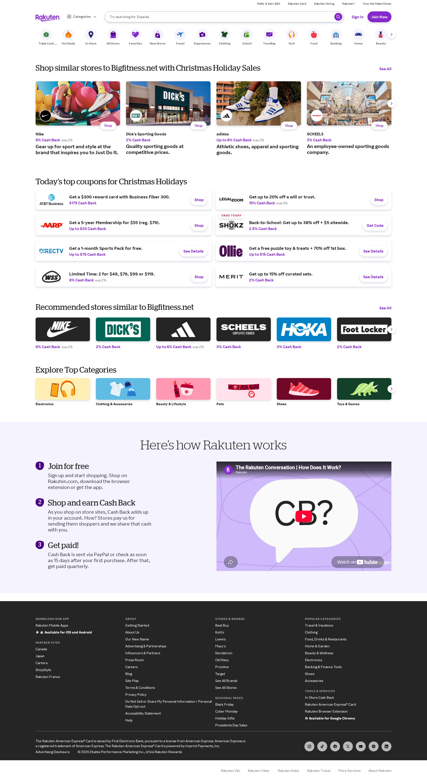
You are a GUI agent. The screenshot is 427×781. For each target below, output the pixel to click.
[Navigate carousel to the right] (391, 35)
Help (128, 720)
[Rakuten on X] (348, 746)
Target (220, 674)
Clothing (311, 632)
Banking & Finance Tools (323, 667)
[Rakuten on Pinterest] (374, 746)
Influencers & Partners (142, 653)
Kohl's (219, 632)
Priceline (222, 667)
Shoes (309, 674)
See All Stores (225, 687)
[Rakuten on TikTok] (322, 746)
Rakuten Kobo (288, 770)
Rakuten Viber (259, 770)
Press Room (134, 660)
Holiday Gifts (225, 718)
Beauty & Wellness (319, 653)
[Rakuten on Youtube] (361, 746)
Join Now (379, 16)
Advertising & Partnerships (145, 646)
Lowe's (220, 639)
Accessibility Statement (143, 713)
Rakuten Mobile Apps (52, 625)
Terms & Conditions (140, 687)
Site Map (132, 680)
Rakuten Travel (318, 770)
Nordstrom (223, 653)
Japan (40, 656)
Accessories (314, 680)
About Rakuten (379, 770)
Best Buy (222, 625)
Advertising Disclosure (53, 752)
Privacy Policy (136, 694)
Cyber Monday (226, 711)
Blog (128, 674)
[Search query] (338, 16)
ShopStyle (43, 670)
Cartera (41, 663)
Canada (41, 649)
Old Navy (222, 660)
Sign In (357, 16)
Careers (131, 667)
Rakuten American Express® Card (330, 704)
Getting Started (137, 625)
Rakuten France (48, 677)
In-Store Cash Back (319, 697)
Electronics (313, 660)
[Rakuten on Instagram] (309, 746)
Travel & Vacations (319, 625)
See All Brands (226, 680)
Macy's (220, 646)
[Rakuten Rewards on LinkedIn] (386, 746)
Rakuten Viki (230, 770)
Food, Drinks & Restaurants (325, 639)
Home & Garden (317, 646)
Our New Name (137, 639)
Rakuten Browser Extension (326, 711)
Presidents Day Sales (231, 725)
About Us (132, 632)
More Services (349, 770)
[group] (78, 118)
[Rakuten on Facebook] (335, 746)
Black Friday (224, 704)
